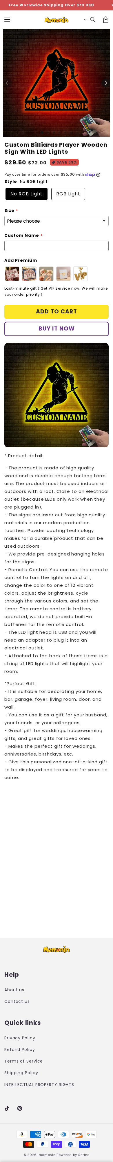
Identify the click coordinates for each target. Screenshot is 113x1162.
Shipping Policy (21, 1073)
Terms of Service (23, 1061)
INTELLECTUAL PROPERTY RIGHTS (29, 1084)
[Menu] (7, 19)
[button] (93, 19)
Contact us (17, 1001)
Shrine (84, 1154)
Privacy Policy (19, 1038)
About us (14, 990)
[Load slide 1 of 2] (48, 132)
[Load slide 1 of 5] (65, 132)
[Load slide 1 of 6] (71, 132)
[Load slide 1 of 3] (54, 132)
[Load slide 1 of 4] (60, 132)
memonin (47, 1154)
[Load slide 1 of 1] (42, 132)
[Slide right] (105, 83)
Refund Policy (19, 1049)
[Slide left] (7, 83)
